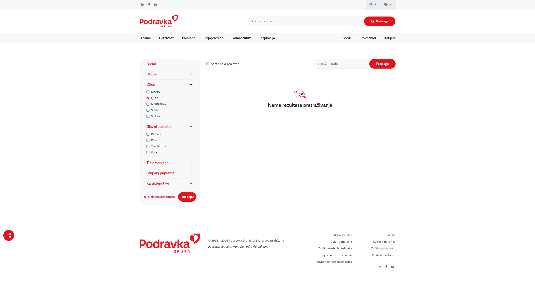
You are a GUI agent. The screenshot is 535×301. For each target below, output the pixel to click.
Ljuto (154, 98)
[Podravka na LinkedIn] (142, 5)
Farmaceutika (241, 38)
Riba (154, 140)
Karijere (390, 38)
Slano (155, 110)
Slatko (155, 116)
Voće (154, 152)
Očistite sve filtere (161, 197)
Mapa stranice (342, 235)
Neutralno (158, 104)
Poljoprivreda (213, 38)
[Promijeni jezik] (388, 5)
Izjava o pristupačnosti (337, 255)
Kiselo (155, 92)
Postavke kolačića (384, 255)
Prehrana (188, 38)
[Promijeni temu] (373, 5)
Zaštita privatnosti (383, 248)
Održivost (166, 38)
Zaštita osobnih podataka (335, 248)
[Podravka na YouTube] (155, 5)
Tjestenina (158, 146)
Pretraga (382, 21)
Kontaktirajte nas (384, 241)
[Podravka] (159, 26)
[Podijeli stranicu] (8, 235)
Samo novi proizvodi (225, 64)
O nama (145, 38)
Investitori (368, 38)
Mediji (347, 38)
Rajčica (156, 134)
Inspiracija (267, 38)
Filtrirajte (187, 197)
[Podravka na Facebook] (149, 5)
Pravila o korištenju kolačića (333, 261)
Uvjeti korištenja (341, 241)
